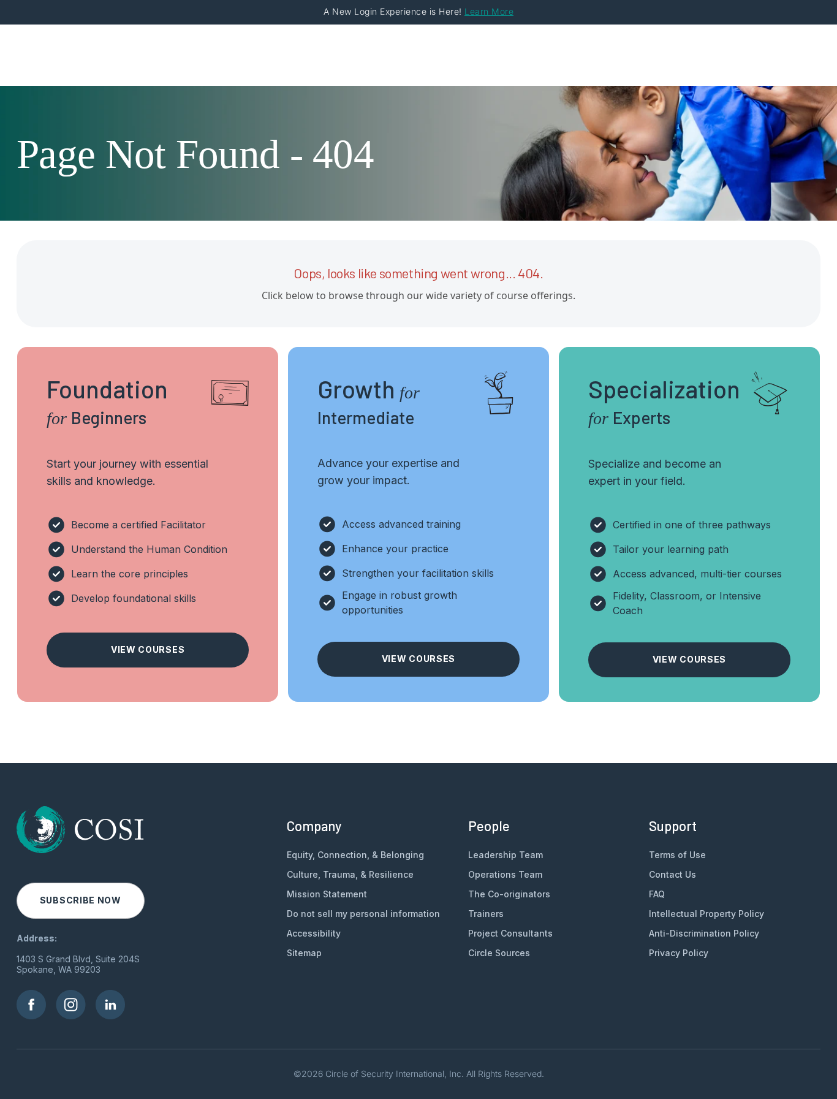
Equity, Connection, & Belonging (355, 855)
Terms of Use (677, 855)
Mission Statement (327, 894)
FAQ (657, 894)
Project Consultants (510, 933)
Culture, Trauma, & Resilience (350, 874)
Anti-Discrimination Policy (704, 933)
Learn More (488, 11)
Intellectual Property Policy (706, 913)
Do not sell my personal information (363, 913)
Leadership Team (505, 855)
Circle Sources (499, 953)
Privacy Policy (678, 953)
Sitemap (304, 953)
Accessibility (314, 933)
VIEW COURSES (147, 649)
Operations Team (505, 874)
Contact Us (672, 874)
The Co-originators (509, 894)
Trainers (486, 913)
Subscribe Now (80, 900)
